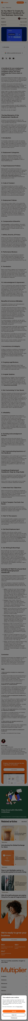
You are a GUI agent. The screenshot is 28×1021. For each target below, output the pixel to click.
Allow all (14, 1011)
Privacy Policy (19, 1006)
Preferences (14, 1017)
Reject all (14, 1014)
